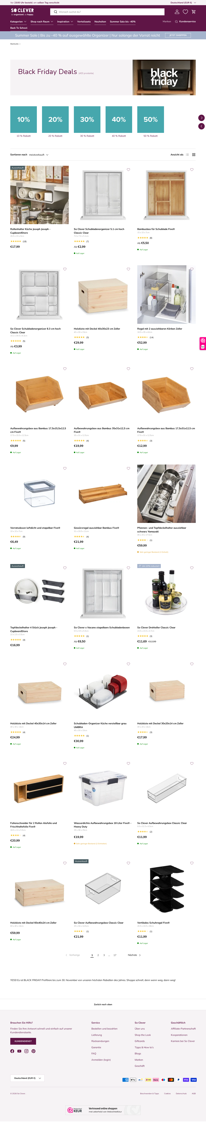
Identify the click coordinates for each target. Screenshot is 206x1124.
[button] (193, 11)
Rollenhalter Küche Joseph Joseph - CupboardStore (30, 231)
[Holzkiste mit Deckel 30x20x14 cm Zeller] (166, 689)
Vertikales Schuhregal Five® (153, 922)
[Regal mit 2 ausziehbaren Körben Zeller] (166, 294)
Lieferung (96, 1034)
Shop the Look (143, 1034)
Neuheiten (100, 21)
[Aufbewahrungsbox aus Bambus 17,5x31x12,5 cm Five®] (166, 394)
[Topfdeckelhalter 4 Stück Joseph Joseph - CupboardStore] (39, 593)
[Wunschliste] (185, 11)
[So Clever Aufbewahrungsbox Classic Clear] (166, 789)
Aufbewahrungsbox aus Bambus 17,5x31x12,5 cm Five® (166, 430)
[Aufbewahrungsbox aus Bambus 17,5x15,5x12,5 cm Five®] (39, 394)
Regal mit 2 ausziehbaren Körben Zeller (159, 328)
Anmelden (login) (101, 1059)
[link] (72, 955)
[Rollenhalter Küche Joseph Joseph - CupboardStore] (39, 195)
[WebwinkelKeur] (103, 1110)
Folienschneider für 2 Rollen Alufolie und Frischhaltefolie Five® (33, 825)
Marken (167, 21)
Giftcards (140, 1041)
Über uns (140, 1028)
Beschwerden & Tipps (149, 1093)
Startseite (14, 44)
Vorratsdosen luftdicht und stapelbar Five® (35, 527)
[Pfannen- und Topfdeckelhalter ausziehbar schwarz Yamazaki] (166, 494)
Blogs (138, 1053)
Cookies (167, 1093)
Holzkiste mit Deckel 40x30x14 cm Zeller (33, 723)
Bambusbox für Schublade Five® (156, 229)
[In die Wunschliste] (65, 169)
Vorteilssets (84, 21)
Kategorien (16, 21)
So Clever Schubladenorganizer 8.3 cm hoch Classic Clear (35, 330)
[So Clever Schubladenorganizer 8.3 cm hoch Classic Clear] (39, 294)
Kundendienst (23, 1041)
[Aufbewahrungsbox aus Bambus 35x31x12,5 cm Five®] (103, 394)
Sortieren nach (18, 154)
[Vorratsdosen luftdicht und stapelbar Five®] (39, 494)
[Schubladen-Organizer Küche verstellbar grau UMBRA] (103, 689)
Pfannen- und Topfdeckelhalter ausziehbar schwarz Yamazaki (161, 529)
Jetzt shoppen (178, 35)
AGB (194, 1093)
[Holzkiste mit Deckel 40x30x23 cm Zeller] (103, 294)
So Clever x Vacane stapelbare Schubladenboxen (102, 627)
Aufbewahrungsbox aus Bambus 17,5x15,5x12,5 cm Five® (38, 430)
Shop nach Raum (40, 21)
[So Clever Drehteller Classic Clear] (166, 593)
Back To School (18, 28)
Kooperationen (179, 1034)
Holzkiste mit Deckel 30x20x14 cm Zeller (160, 723)
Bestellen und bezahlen (104, 1028)
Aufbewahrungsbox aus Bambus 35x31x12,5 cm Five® (101, 430)
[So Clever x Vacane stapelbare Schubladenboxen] (103, 593)
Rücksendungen (100, 1041)
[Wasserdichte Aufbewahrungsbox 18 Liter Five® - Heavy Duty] (103, 789)
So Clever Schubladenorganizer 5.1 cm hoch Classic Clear (99, 231)
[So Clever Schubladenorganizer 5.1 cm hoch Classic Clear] (103, 195)
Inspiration (63, 21)
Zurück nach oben (103, 1004)
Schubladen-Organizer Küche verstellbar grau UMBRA (100, 725)
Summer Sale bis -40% (123, 21)
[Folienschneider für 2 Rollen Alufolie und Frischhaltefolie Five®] (39, 789)
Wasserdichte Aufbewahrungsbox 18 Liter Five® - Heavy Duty (102, 825)
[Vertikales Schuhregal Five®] (166, 888)
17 (114, 955)
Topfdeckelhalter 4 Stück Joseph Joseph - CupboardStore (33, 629)
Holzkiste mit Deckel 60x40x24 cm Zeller (33, 922)
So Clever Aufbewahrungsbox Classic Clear (162, 823)
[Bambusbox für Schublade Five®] (166, 195)
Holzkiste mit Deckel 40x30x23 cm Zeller (97, 328)
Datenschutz (181, 1093)
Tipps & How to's (144, 1047)
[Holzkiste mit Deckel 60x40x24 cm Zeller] (39, 888)
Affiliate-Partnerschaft (183, 1028)
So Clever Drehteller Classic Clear (156, 627)
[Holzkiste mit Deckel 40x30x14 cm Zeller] (39, 689)
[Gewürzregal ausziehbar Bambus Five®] (103, 494)
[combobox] (107, 11)
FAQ (93, 1053)
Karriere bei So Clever (183, 1041)
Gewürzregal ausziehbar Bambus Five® (96, 527)
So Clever (21, 1093)
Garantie (96, 1047)
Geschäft (140, 1065)
